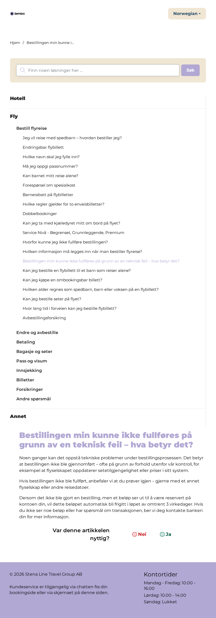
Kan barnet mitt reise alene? (50, 175)
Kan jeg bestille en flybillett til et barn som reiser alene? (77, 270)
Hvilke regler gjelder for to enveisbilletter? (64, 204)
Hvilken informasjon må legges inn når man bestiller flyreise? (82, 251)
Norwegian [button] (185, 13)
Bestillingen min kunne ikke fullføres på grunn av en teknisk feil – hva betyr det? (101, 260)
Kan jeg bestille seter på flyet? (52, 298)
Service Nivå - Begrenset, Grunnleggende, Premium (73, 232)
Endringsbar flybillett (43, 147)
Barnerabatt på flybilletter (48, 194)
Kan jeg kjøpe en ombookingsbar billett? (62, 279)
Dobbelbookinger (40, 213)
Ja (168, 534)
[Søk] (190, 70)
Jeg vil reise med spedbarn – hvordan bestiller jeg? (72, 137)
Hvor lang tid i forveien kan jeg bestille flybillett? (70, 308)
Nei (142, 534)
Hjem (15, 42)
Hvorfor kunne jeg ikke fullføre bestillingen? (65, 242)
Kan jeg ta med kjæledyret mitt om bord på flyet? (71, 223)
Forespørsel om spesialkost (49, 185)
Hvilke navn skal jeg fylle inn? (51, 156)
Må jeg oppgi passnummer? (50, 166)
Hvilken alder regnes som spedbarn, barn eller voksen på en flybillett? (91, 289)
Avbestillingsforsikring (44, 317)
